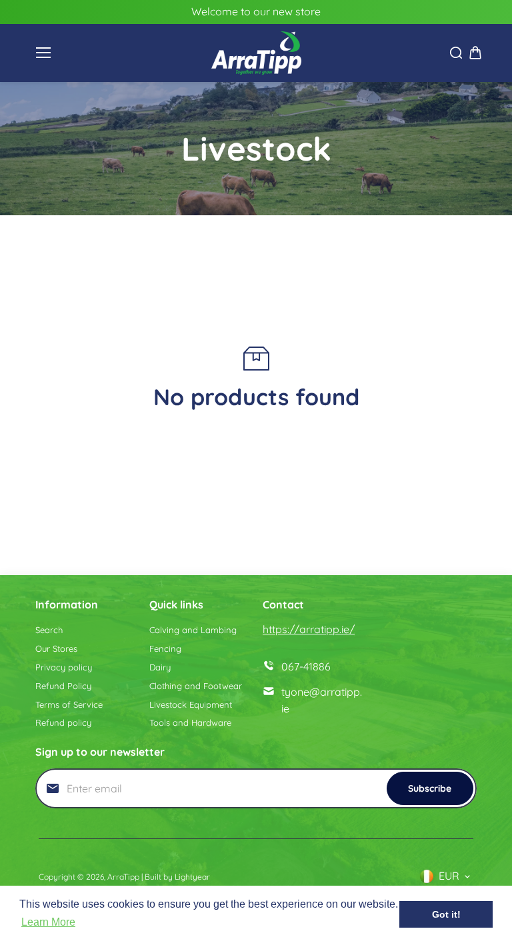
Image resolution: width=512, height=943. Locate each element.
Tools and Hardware (190, 722)
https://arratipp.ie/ (309, 629)
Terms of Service (69, 704)
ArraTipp (123, 877)
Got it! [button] (446, 914)
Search (49, 629)
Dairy (160, 667)
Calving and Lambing (193, 629)
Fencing (165, 648)
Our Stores (56, 648)
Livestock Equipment (190, 704)
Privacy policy (63, 667)
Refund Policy (63, 685)
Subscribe (429, 788)
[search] (456, 53)
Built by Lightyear (177, 877)
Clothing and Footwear (195, 685)
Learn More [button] (48, 922)
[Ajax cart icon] (475, 53)
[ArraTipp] (256, 53)
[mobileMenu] (43, 52)
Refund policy (63, 722)
